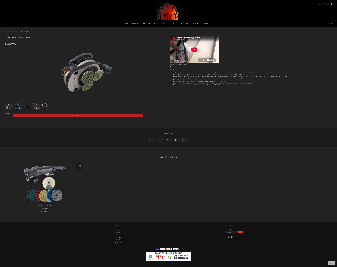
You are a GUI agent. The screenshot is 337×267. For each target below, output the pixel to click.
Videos (156, 23)
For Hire (195, 23)
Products (145, 23)
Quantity (8, 113)
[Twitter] (229, 237)
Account (327, 4)
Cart (329, 23)
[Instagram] (232, 237)
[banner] (168, 11)
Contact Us (174, 23)
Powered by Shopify (10, 229)
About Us (135, 23)
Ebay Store (185, 23)
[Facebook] (226, 237)
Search (320, 4)
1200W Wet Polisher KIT (45, 205)
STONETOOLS (45, 208)
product (13, 31)
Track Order (206, 23)
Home (126, 23)
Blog (164, 23)
